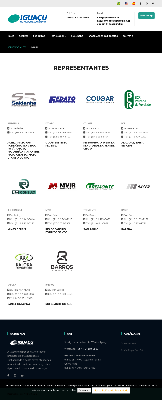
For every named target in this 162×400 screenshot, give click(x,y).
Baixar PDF (130, 343)
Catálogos (58, 36)
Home (10, 36)
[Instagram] (147, 3)
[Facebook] (141, 3)
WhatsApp (146, 15)
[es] (133, 3)
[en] (126, 3)
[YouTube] (153, 3)
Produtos (39, 36)
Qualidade (77, 36)
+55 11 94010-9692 (87, 348)
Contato (128, 36)
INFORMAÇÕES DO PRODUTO (103, 36)
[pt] (118, 3)
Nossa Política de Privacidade (111, 390)
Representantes (16, 47)
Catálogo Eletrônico (134, 350)
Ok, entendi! (84, 390)
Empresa (23, 36)
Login (34, 47)
